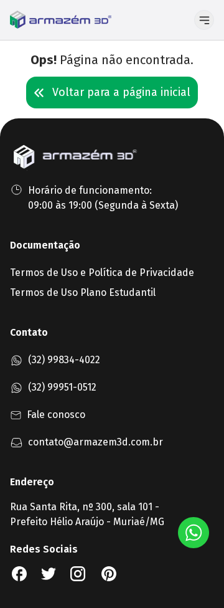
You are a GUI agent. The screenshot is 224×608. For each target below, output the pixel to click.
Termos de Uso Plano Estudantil (83, 292)
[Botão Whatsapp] (193, 532)
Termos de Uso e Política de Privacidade (102, 272)
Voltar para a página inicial (121, 92)
